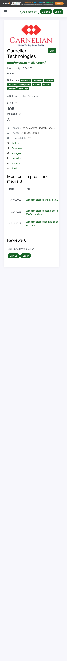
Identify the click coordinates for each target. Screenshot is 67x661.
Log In (58, 11)
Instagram (17, 153)
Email (14, 168)
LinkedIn (16, 158)
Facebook (17, 148)
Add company (29, 11)
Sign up (46, 11)
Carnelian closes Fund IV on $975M (44, 199)
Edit (52, 50)
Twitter (15, 143)
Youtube (16, 163)
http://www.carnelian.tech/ (26, 62)
